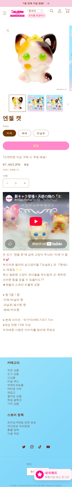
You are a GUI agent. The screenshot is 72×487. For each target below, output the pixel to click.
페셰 (24, 133)
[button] (5, 13)
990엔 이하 (14, 388)
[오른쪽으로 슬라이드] (68, 104)
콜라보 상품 (14, 396)
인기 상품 (13, 374)
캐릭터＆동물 (15, 385)
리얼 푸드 (13, 381)
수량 (5, 175)
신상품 (11, 377)
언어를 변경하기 (37, 15)
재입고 (11, 392)
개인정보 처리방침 (18, 426)
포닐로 (41, 133)
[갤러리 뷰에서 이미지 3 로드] (54, 103)
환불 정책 (13, 429)
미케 (9, 133)
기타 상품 (13, 403)
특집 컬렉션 (14, 400)
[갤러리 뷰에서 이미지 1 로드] (17, 103)
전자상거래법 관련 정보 (21, 422)
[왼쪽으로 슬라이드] (4, 104)
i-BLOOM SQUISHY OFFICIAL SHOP (31, 485)
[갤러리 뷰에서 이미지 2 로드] (36, 103)
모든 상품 (13, 370)
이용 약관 (13, 433)
